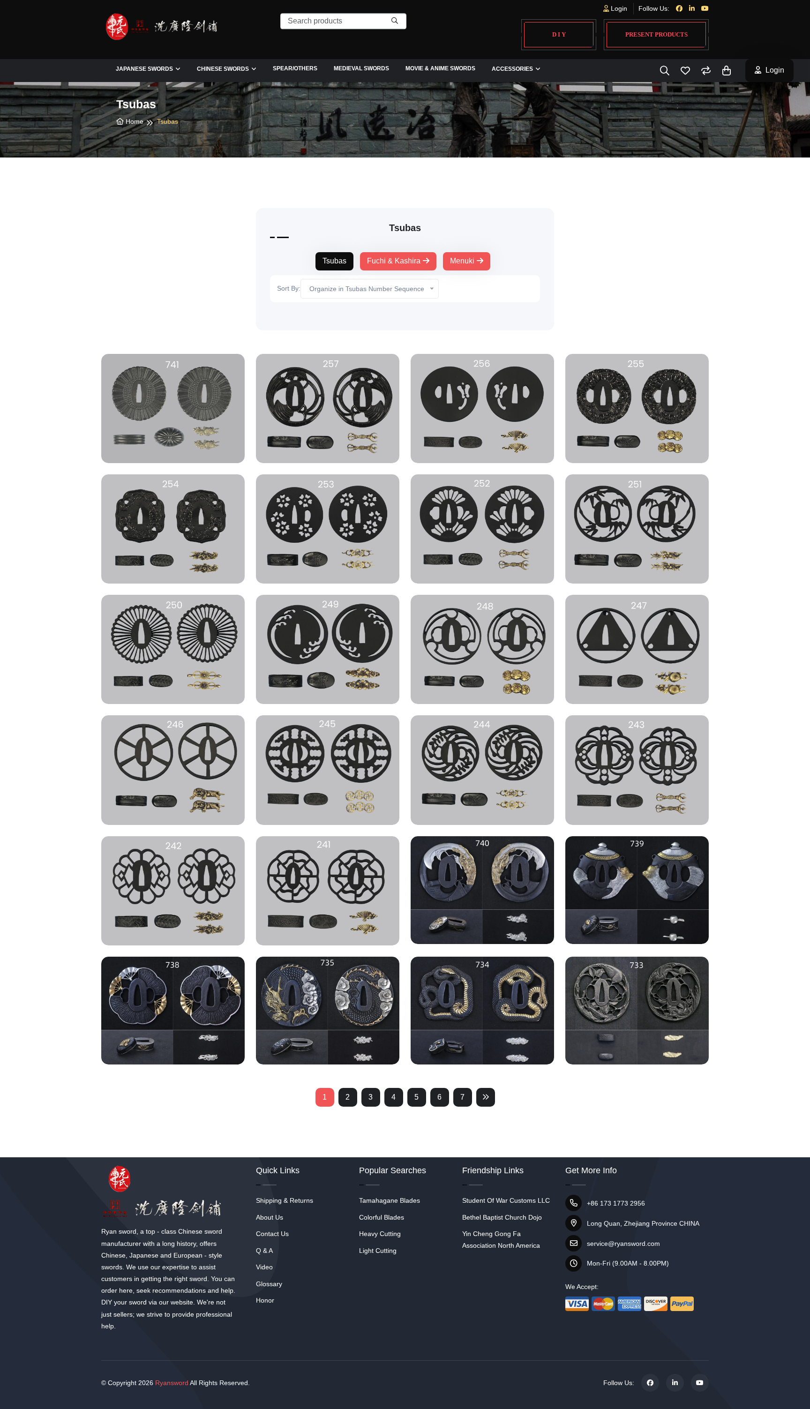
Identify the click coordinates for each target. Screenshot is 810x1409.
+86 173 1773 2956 (616, 1203)
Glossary (269, 1284)
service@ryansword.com (623, 1243)
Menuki (462, 261)
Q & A (264, 1250)
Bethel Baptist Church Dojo (502, 1217)
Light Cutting (378, 1250)
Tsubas (334, 261)
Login (618, 8)
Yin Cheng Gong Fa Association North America (501, 1239)
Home (133, 121)
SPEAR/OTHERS (295, 68)
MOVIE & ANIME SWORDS (440, 68)
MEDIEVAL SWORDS (361, 68)
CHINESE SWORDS (223, 69)
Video (264, 1267)
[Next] (485, 1097)
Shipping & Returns (284, 1200)
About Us (269, 1217)
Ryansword (171, 1383)
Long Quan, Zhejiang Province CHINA (643, 1223)
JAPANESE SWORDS (144, 69)
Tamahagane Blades (389, 1200)
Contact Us (272, 1233)
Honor (265, 1300)
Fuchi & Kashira (393, 261)
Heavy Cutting (380, 1233)
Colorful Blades (381, 1217)
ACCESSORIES (512, 69)
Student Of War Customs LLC (506, 1200)
